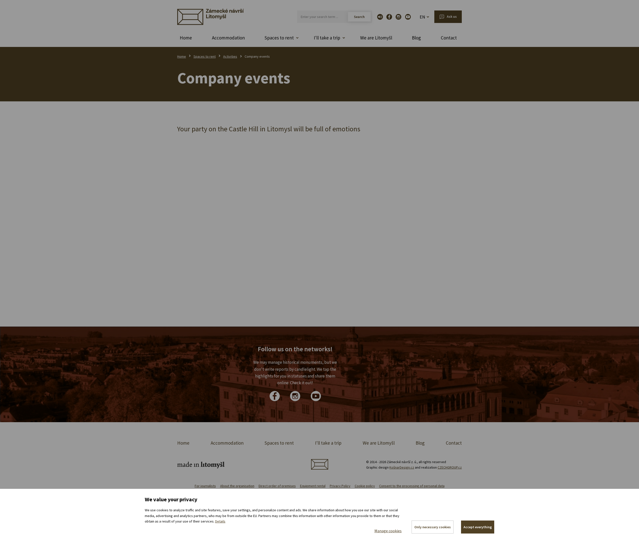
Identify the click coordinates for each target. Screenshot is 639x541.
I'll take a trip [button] (327, 38)
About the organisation (237, 486)
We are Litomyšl (376, 38)
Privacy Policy (340, 486)
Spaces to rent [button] (279, 38)
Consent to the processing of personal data (412, 486)
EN (422, 17)
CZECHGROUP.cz (450, 467)
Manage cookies (388, 530)
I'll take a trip (328, 443)
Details (220, 521)
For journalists (205, 486)
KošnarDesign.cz (401, 467)
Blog (416, 38)
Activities (230, 56)
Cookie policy (365, 486)
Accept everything (478, 527)
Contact (449, 38)
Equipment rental (312, 486)
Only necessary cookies (432, 527)
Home (186, 38)
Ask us (452, 16)
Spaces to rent (204, 56)
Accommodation (228, 38)
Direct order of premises (277, 486)
